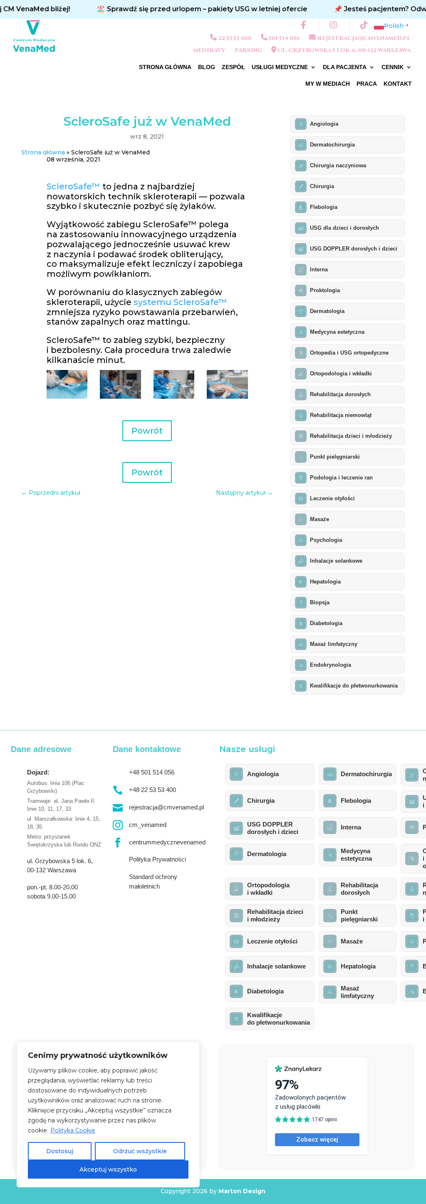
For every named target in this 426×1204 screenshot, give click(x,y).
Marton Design (241, 1191)
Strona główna (43, 152)
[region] (108, 1114)
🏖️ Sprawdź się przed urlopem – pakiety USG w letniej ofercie (167, 9)
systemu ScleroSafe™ (180, 302)
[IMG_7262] (120, 396)
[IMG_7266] (174, 396)
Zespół (233, 67)
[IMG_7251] (67, 396)
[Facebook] (304, 25)
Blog (206, 67)
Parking (248, 50)
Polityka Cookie (72, 1130)
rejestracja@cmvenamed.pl (166, 807)
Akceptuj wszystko (108, 1169)
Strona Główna (165, 67)
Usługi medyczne (280, 67)
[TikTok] (365, 25)
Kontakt (398, 84)
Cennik (392, 67)
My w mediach (327, 84)
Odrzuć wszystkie (140, 1151)
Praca (367, 84)
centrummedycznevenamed (167, 842)
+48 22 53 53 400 (152, 789)
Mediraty (209, 50)
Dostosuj (59, 1151)
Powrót (147, 431)
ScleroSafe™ (73, 186)
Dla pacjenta (345, 67)
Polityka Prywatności (157, 859)
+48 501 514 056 (151, 772)
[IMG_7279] (227, 396)
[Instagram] (334, 25)
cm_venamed (147, 824)
